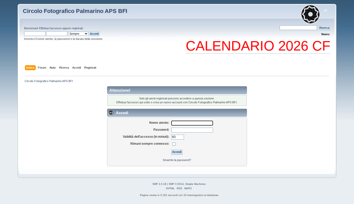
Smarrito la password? (177, 160)
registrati (77, 28)
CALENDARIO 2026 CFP (260, 45)
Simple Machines (195, 184)
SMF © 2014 (176, 184)
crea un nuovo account (167, 102)
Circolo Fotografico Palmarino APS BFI (75, 11)
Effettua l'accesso (50, 28)
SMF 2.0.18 (159, 184)
